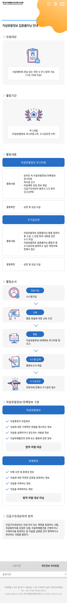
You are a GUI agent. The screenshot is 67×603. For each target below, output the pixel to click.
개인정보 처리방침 (50, 565)
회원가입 (55, 4)
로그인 (49, 4)
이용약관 (17, 565)
